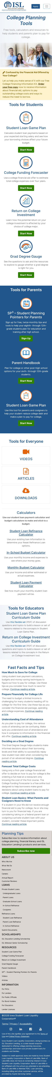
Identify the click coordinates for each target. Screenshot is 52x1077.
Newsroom (6, 870)
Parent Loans (8, 897)
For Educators (7, 1005)
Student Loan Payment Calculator (26, 584)
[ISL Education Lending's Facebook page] (30, 1029)
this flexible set (18, 622)
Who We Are (7, 861)
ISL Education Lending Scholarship (16, 939)
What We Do (7, 866)
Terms (5, 1024)
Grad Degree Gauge (26, 256)
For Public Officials (9, 997)
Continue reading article (22, 689)
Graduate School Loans (12, 901)
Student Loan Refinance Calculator (26, 532)
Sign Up (26, 338)
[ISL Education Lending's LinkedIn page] (21, 1029)
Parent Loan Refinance (12, 922)
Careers (5, 874)
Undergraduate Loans (11, 893)
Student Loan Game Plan (26, 128)
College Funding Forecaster (26, 173)
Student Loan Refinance (12, 918)
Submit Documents (9, 930)
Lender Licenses (8, 1009)
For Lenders (6, 993)
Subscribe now (26, 850)
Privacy (14, 1024)
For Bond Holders (9, 1001)
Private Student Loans (11, 889)
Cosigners (7, 910)
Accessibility (26, 1024)
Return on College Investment (26, 213)
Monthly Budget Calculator (26, 567)
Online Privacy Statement (19, 1036)
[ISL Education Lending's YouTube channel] (40, 1029)
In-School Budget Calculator (26, 552)
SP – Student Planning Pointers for (26, 315)
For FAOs (5, 989)
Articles (5, 980)
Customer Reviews (9, 881)
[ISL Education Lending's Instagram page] (11, 1029)
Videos (4, 976)
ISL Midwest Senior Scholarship (15, 943)
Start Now (26, 149)
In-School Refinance (11, 906)
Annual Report (7, 878)
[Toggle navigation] (46, 6)
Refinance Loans (8, 914)
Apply (35, 6)
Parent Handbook (26, 363)
